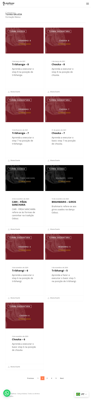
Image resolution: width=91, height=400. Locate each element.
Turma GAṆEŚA (17, 31)
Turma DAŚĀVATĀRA (59, 31)
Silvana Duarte (15, 92)
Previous (30, 378)
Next (62, 378)
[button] (87, 3)
